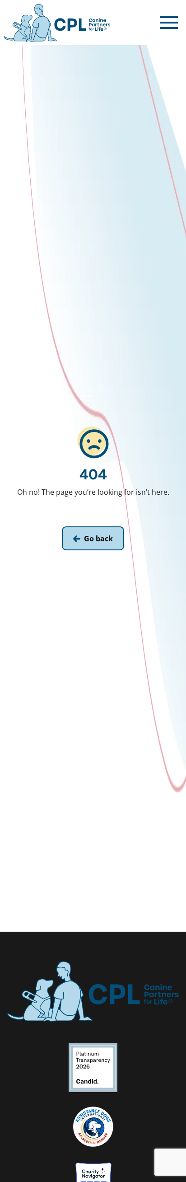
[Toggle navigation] (169, 22)
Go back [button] (98, 539)
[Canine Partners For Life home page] (57, 23)
